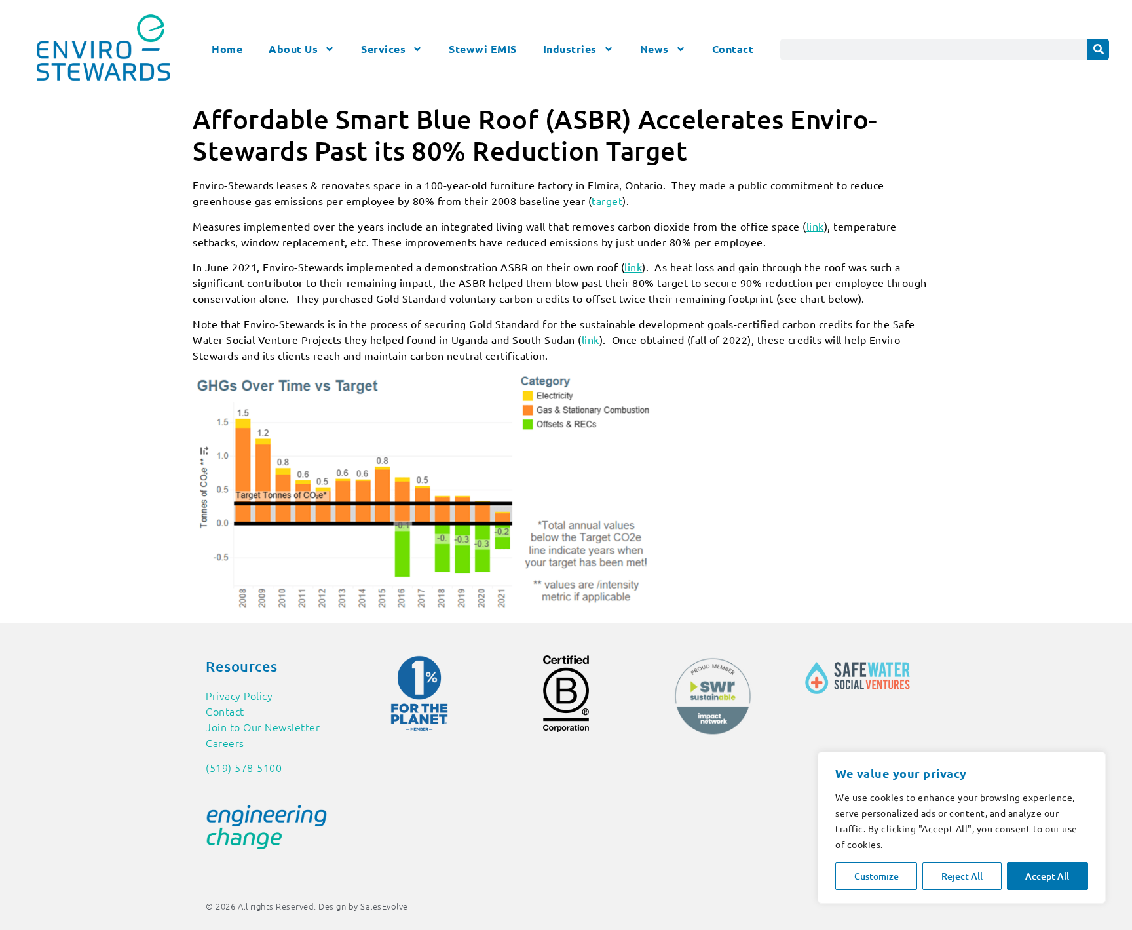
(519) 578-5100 (244, 767)
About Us (293, 49)
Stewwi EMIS (483, 49)
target (607, 200)
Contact (733, 49)
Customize (876, 876)
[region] (962, 828)
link (815, 226)
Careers (225, 742)
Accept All (1047, 876)
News (654, 49)
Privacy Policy (239, 695)
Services (383, 49)
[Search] (1098, 49)
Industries (570, 49)
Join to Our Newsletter (263, 727)
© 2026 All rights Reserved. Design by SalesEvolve (307, 906)
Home (227, 49)
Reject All (962, 876)
